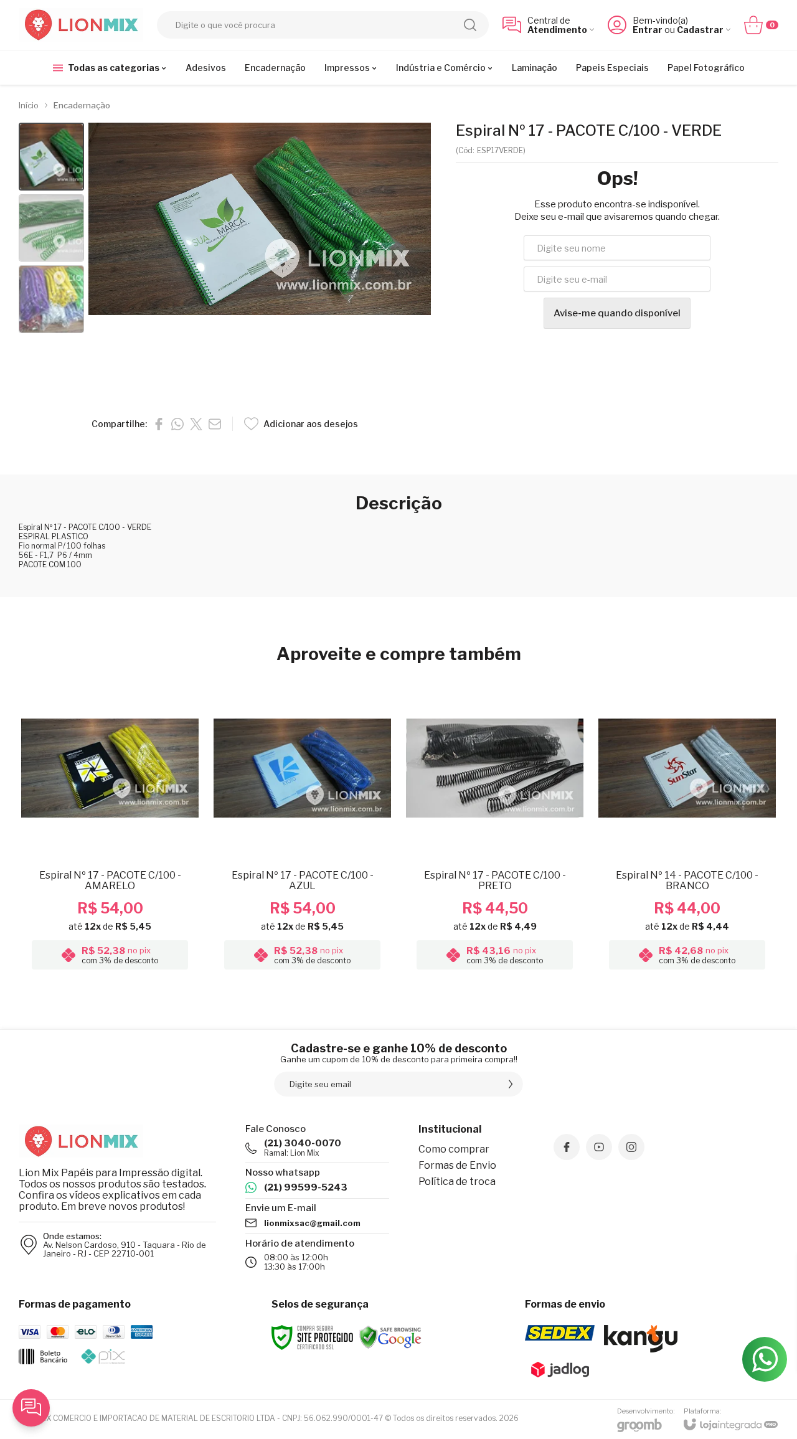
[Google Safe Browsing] (390, 1336)
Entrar (648, 29)
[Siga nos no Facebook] (567, 1147)
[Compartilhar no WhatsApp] (177, 424)
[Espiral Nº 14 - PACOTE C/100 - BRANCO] (687, 826)
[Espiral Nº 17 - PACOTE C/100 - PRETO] (494, 826)
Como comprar (453, 1149)
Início (29, 105)
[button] (51, 157)
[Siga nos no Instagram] (631, 1147)
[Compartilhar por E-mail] (215, 424)
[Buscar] (470, 25)
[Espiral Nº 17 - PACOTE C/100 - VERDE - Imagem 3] (51, 299)
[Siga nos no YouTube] (599, 1147)
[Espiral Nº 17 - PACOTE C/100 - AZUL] (302, 826)
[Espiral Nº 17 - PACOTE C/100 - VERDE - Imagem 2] (51, 228)
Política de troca (457, 1181)
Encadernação (82, 105)
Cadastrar (700, 29)
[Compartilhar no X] (196, 424)
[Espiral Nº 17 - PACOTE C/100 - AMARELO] (109, 826)
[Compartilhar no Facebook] (159, 424)
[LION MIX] (81, 25)
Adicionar (134, 876)
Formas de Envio (457, 1165)
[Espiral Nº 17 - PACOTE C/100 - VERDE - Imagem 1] (51, 156)
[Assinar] (510, 1084)
